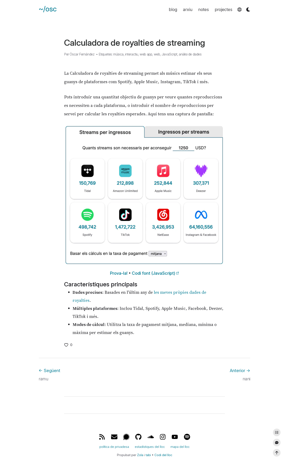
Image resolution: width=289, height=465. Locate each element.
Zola (140, 455)
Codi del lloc (163, 455)
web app (146, 54)
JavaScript (169, 54)
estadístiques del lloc (150, 447)
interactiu (131, 54)
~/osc (48, 9)
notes (203, 9)
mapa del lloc (180, 447)
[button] (239, 9)
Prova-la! (119, 273)
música (118, 54)
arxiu (188, 9)
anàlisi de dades (190, 54)
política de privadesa (114, 447)
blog (173, 9)
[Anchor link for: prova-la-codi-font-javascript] (106, 273)
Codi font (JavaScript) (153, 273)
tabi (148, 455)
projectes (223, 9)
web (157, 54)
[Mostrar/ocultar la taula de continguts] (277, 432)
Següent (49, 370)
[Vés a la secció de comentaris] (277, 442)
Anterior (240, 370)
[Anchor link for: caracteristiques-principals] (60, 284)
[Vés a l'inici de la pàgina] (277, 453)
